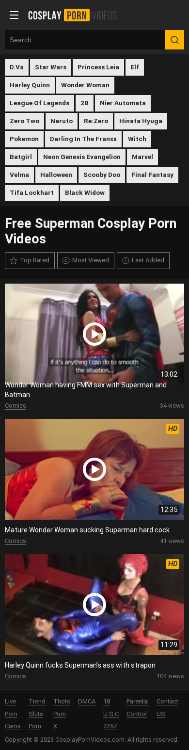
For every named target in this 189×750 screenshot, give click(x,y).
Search (174, 39)
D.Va (17, 67)
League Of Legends (39, 103)
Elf (134, 67)
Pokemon (24, 139)
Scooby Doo (101, 174)
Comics (15, 405)
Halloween (56, 174)
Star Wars (50, 67)
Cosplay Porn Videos (76, 15)
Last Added (148, 260)
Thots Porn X (61, 714)
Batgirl (21, 156)
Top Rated (34, 260)
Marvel (142, 156)
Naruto (61, 121)
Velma (19, 174)
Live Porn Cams (13, 714)
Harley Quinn (30, 85)
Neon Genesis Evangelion (82, 156)
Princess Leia (98, 67)
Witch (137, 139)
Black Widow (85, 192)
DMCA (86, 701)
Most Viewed (90, 260)
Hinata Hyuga (140, 121)
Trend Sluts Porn (37, 714)
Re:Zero (96, 121)
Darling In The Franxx (83, 139)
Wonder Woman (85, 85)
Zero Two (24, 121)
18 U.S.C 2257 (111, 714)
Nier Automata (123, 103)
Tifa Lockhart (32, 192)
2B (84, 103)
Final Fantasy (152, 174)
